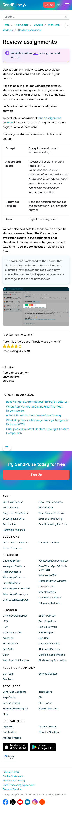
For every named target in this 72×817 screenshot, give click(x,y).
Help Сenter (9, 697)
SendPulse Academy (14, 691)
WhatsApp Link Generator (53, 560)
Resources (11, 686)
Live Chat (44, 638)
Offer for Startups (49, 732)
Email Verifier (46, 507)
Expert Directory (48, 708)
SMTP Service (11, 507)
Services (10, 610)
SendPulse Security (14, 780)
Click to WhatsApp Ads (15, 599)
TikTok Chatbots (12, 571)
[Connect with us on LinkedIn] (27, 802)
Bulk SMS (8, 649)
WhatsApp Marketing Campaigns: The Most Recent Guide (34, 408)
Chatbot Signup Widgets (52, 580)
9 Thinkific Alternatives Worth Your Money (33, 415)
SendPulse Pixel (47, 621)
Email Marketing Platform (53, 524)
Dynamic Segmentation (52, 654)
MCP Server (45, 702)
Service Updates (48, 673)
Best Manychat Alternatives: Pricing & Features (36, 402)
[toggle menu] (67, 5)
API (40, 697)
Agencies (8, 726)
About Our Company (19, 668)
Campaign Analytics (14, 529)
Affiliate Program (12, 737)
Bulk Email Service (13, 502)
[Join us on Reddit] (42, 802)
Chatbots (10, 555)
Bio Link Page (10, 643)
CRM (5, 626)
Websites (8, 638)
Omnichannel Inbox (49, 643)
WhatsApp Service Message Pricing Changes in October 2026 (37, 422)
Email (7, 496)
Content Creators (49, 542)
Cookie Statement (13, 776)
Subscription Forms (13, 518)
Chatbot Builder (11, 560)
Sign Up (49, 4)
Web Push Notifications (16, 660)
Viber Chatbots (47, 592)
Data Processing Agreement (18, 785)
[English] (60, 5)
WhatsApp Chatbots (14, 577)
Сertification (9, 732)
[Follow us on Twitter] (13, 802)
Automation (9, 524)
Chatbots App (46, 586)
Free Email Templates (51, 502)
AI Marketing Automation (52, 660)
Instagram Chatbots (14, 566)
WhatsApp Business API (16, 588)
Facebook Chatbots (50, 597)
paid (35, 53)
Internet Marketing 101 (15, 708)
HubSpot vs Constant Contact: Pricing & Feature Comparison (37, 431)
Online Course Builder (15, 615)
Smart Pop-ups (47, 615)
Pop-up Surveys (48, 626)
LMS (5, 621)
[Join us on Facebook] (5, 802)
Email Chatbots (11, 582)
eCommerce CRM (12, 632)
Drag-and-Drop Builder (15, 513)
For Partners (13, 721)
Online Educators (12, 547)
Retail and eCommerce (15, 542)
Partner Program (48, 726)
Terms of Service (12, 789)
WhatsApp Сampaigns (15, 594)
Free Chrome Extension (52, 513)
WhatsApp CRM (48, 575)
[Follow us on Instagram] (35, 802)
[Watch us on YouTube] (20, 802)
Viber (6, 654)
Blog (5, 714)
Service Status (11, 702)
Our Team (8, 673)
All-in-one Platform (49, 649)
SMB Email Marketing (50, 518)
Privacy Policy (11, 771)
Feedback (8, 679)
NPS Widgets (46, 632)
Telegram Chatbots (49, 603)
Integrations (45, 691)
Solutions (11, 537)
